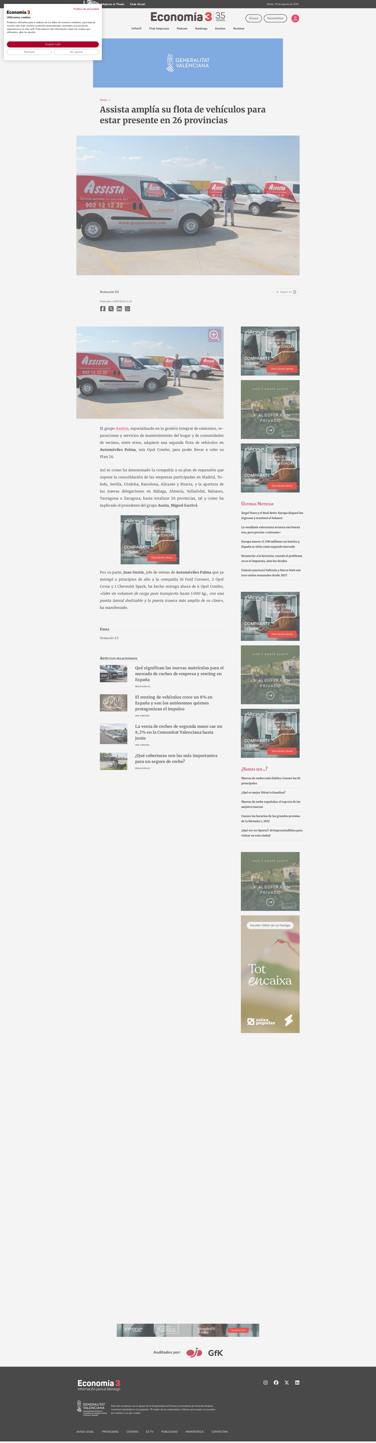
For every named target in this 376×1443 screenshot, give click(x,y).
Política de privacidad (86, 9)
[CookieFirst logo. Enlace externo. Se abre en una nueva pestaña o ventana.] (18, 12)
